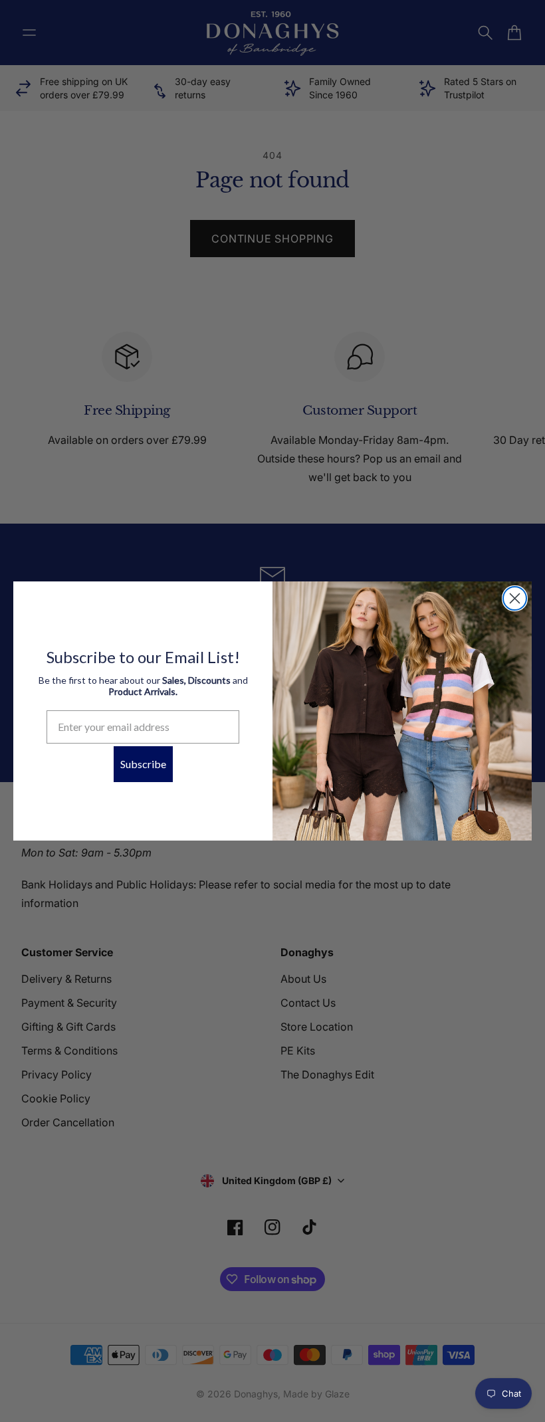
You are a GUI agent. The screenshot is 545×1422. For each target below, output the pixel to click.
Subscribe (143, 764)
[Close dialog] (514, 598)
